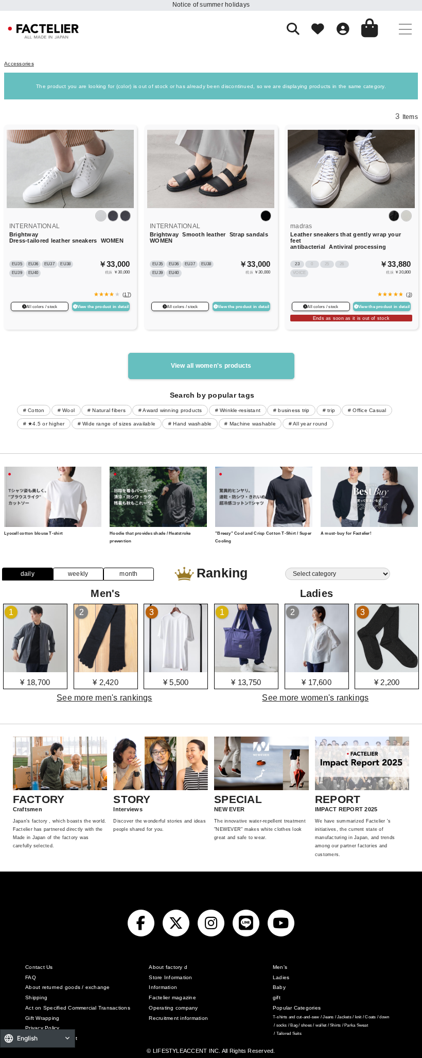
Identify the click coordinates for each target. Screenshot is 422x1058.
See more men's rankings (104, 697)
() (125, 294)
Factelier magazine (172, 997)
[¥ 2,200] (386, 668)
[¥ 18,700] (35, 668)
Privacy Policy (42, 1028)
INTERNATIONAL (34, 226)
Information (163, 987)
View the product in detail (103, 306)
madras (301, 226)
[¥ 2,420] (105, 668)
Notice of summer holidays (211, 4)
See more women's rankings (315, 697)
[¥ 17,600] (316, 668)
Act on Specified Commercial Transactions (77, 1008)
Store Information (170, 977)
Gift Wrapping (42, 1018)
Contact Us (38, 967)
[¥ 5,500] (175, 668)
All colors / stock (41, 306)
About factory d (168, 967)
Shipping (36, 997)
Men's (280, 967)
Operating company (173, 1008)
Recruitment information (178, 1018)
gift (276, 997)
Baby (279, 987)
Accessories (19, 63)
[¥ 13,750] (246, 668)
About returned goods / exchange (67, 987)
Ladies (281, 977)
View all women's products (211, 365)
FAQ (30, 977)
